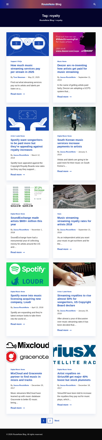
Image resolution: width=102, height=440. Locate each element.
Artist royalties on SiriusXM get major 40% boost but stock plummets (74, 376)
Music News (62, 61)
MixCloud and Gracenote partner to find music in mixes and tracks (26, 376)
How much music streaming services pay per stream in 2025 (25, 68)
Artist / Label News (18, 136)
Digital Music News (64, 136)
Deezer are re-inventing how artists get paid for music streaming (72, 68)
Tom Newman (19, 77)
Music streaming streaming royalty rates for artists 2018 (74, 221)
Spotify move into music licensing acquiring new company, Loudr (26, 299)
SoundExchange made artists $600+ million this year (26, 221)
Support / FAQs (16, 61)
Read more (16, 94)
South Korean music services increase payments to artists (70, 143)
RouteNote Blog (51, 4)
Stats (59, 214)
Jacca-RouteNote (68, 77)
